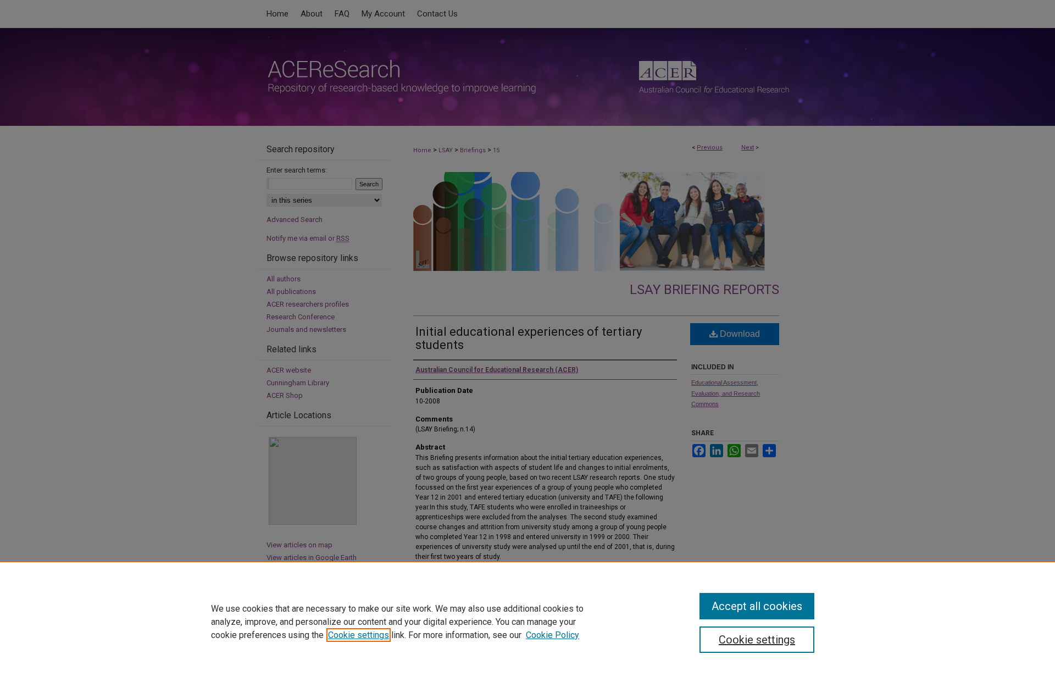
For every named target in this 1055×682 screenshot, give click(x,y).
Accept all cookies (757, 606)
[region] (527, 621)
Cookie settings (358, 635)
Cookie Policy (552, 635)
